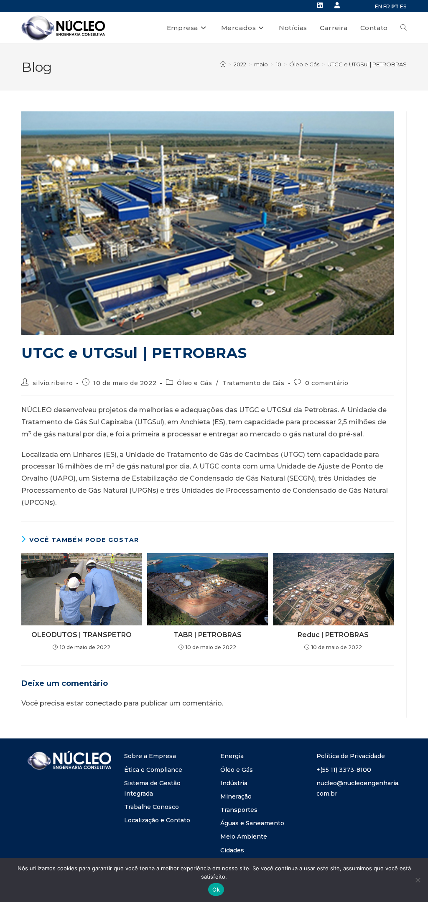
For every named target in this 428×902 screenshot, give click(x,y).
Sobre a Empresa (150, 756)
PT (395, 6)
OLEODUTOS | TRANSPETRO (81, 635)
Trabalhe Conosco (151, 807)
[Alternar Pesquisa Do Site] (403, 28)
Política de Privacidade (350, 756)
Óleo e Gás (194, 383)
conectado (103, 703)
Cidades (232, 850)
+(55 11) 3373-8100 (343, 770)
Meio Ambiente (243, 836)
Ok (216, 889)
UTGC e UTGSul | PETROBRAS (367, 64)
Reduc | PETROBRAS (333, 635)
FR (386, 6)
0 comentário (327, 383)
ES (403, 6)
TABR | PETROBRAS (207, 635)
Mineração (236, 796)
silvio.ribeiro (53, 383)
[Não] (417, 880)
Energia (232, 756)
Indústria (233, 783)
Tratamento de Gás (253, 383)
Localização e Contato (157, 820)
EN (378, 6)
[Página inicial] (223, 64)
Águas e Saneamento (252, 823)
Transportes (238, 810)
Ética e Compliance (153, 770)
